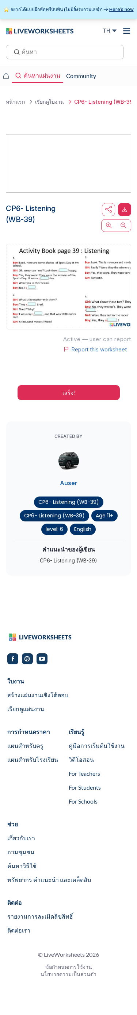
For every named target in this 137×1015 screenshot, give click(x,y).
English (82, 529)
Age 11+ (104, 515)
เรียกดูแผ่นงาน (25, 708)
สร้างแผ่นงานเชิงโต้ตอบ (37, 694)
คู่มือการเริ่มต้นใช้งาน (97, 745)
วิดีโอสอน (81, 759)
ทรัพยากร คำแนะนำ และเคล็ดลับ (49, 879)
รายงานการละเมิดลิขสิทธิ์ (40, 916)
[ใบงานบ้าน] (6, 76)
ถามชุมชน (20, 851)
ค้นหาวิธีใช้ (22, 865)
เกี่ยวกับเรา (21, 837)
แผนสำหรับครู (25, 745)
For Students (85, 787)
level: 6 (54, 529)
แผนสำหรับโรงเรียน (32, 759)
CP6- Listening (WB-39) (68, 502)
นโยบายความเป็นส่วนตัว (68, 974)
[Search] (14, 51)
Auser (68, 483)
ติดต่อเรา (18, 930)
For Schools (83, 801)
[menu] (126, 30)
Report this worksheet (99, 349)
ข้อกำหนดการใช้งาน (68, 967)
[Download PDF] (124, 209)
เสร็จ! (68, 393)
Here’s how (121, 9)
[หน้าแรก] (39, 30)
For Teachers (84, 773)
